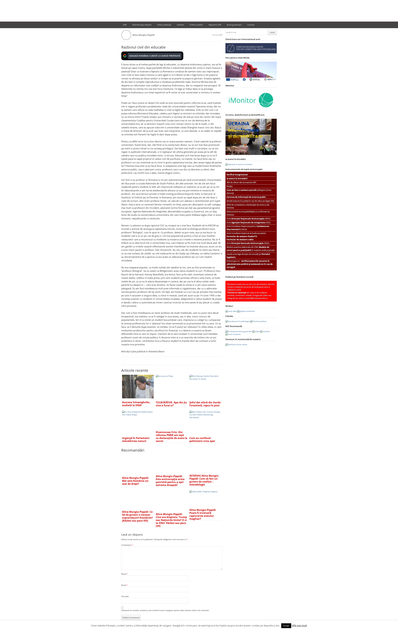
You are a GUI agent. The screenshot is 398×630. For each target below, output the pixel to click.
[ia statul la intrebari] (238, 164)
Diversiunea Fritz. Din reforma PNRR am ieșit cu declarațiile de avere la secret (171, 436)
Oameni (180, 24)
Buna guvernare (234, 24)
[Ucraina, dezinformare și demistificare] (251, 110)
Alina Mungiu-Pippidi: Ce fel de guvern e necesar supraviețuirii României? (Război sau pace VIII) (137, 516)
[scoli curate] (251, 52)
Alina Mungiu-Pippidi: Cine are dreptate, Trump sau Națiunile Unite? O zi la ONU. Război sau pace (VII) (171, 520)
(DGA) (250, 243)
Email (124, 585)
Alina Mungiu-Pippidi (141, 24)
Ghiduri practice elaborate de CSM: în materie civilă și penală (250, 249)
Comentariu (127, 545)
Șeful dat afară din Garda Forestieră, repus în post (205, 404)
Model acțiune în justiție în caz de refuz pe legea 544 (250, 200)
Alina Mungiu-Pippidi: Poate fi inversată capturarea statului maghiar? (202, 514)
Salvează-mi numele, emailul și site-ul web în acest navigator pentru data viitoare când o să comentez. (165, 610)
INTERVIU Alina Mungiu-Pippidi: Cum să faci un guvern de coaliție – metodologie (204, 480)
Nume (124, 574)
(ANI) (250, 222)
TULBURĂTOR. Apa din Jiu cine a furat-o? (171, 404)
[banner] (199, 12)
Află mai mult (299, 625)
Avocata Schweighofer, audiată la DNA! (136, 404)
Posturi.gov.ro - (250, 263)
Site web (125, 596)
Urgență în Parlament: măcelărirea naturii (136, 439)
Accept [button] (286, 625)
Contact (251, 24)
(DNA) (250, 218)
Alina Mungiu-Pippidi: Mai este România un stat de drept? (135, 480)
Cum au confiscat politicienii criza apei (202, 439)
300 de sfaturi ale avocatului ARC (241, 182)
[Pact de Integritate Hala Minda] (251, 80)
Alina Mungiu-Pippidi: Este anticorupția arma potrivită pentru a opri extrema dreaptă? (170, 480)
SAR (125, 24)
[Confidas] (236, 344)
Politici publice (196, 24)
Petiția (229, 186)
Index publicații (164, 24)
